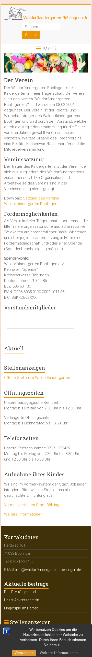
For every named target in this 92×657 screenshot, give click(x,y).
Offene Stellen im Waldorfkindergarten (37, 377)
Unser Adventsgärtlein (21, 600)
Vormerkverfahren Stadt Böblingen (34, 505)
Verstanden (24, 653)
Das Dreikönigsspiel (20, 592)
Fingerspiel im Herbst (21, 608)
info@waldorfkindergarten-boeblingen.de (48, 570)
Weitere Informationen (59, 653)
